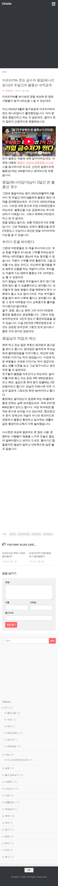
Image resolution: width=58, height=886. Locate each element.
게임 (7, 754)
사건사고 (9, 788)
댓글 (8, 582)
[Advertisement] (29, 38)
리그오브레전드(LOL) (17, 760)
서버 (9, 719)
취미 (7, 843)
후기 (7, 857)
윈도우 (10, 739)
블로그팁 (11, 713)
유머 (7, 822)
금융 (7, 768)
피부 (7, 850)
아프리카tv (36, 534)
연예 (4, 72)
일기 (7, 829)
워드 (9, 726)
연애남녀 (9, 809)
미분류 (8, 781)
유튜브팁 (11, 746)
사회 (7, 795)
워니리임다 (47, 534)
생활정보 (9, 802)
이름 (7, 602)
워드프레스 (12, 733)
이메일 (33, 602)
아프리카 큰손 (23, 534)
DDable (6, 3)
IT (6, 707)
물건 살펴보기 (12, 775)
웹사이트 (9, 613)
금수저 (12, 534)
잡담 (7, 836)
